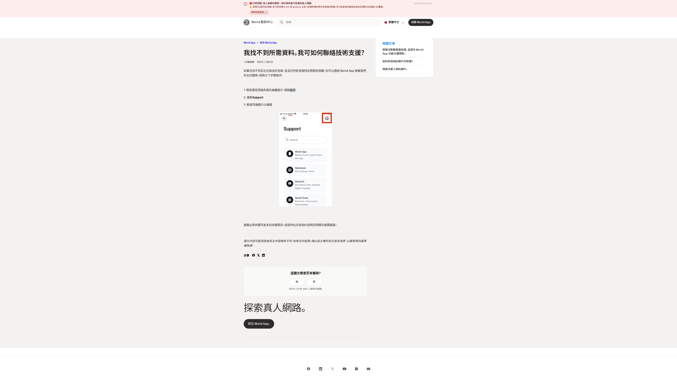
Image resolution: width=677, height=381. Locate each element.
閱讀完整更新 (257, 12)
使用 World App (268, 43)
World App (249, 43)
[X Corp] (258, 256)
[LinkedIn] (263, 256)
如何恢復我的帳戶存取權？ (397, 61)
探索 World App (421, 22)
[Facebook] (253, 256)
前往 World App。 (259, 324)
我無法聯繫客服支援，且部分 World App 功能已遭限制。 (402, 52)
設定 (293, 90)
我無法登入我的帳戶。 (394, 69)
